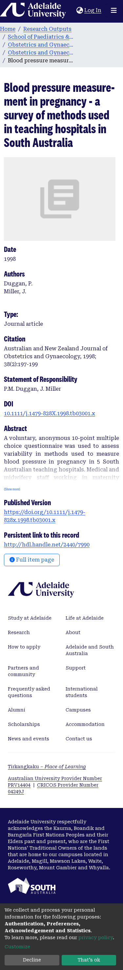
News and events (28, 738)
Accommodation (85, 724)
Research (19, 632)
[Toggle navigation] (114, 10)
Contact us (79, 738)
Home (7, 29)
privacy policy (95, 937)
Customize (17, 946)
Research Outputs (47, 29)
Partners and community (23, 671)
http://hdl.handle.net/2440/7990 (47, 545)
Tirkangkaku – (47, 766)
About (73, 632)
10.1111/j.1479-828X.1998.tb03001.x (49, 413)
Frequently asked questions (29, 692)
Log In (93, 10)
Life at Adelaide (85, 618)
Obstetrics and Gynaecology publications (40, 53)
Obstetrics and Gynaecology (40, 45)
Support (76, 668)
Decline (32, 959)
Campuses (78, 709)
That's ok (89, 959)
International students (82, 692)
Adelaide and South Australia (90, 650)
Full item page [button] (34, 560)
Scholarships (24, 724)
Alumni (16, 709)
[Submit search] (71, 10)
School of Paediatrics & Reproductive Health (40, 37)
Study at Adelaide (29, 618)
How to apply (24, 647)
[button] (79, 10)
